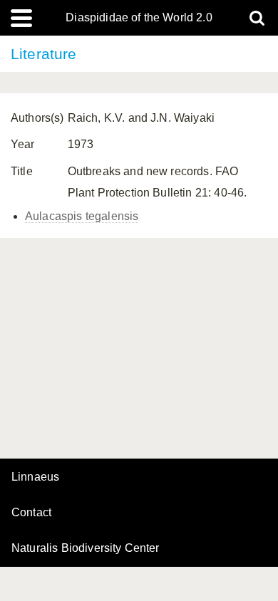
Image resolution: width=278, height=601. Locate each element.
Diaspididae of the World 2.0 (139, 17)
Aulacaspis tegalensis (81, 216)
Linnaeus (35, 477)
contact (31, 512)
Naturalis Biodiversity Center (85, 548)
